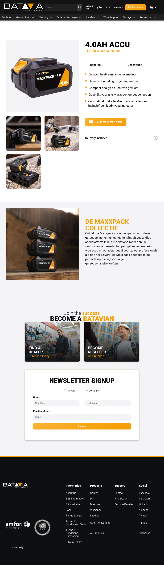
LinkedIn (143, 504)
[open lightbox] (42, 78)
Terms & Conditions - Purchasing (72, 533)
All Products (97, 532)
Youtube (143, 509)
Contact (119, 492)
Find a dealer (135, 7)
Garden (94, 492)
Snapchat (144, 532)
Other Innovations (100, 522)
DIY (92, 498)
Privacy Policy (74, 541)
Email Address (41, 411)
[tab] (102, 65)
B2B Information (75, 498)
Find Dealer (121, 498)
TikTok (143, 522)
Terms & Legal (74, 515)
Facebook (144, 492)
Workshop (96, 509)
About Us (71, 492)
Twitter (143, 515)
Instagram (145, 498)
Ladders (94, 515)
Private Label (73, 504)
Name (36, 397)
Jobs (68, 509)
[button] (153, 7)
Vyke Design (18, 547)
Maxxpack (96, 504)
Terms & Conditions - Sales (76, 523)
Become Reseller (124, 504)
